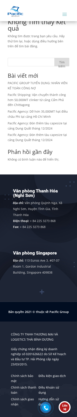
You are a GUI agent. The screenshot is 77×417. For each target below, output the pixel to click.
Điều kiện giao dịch (52, 376)
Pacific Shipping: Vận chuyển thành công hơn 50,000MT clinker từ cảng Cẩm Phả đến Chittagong (37, 100)
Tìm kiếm (61, 63)
